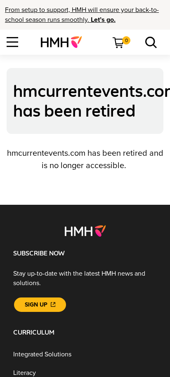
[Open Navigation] (12, 42)
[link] (64, 42)
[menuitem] (64, 42)
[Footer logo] (85, 231)
